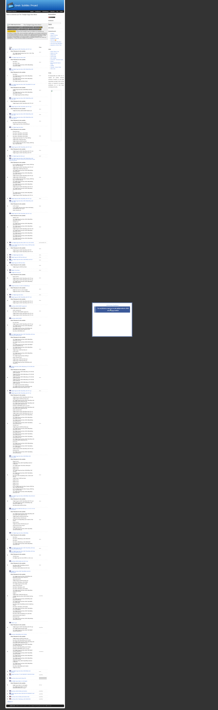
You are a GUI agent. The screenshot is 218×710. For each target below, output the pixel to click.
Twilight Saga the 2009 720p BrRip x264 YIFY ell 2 (21, 213)
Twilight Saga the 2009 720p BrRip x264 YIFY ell (21, 393)
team (40, 671)
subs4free (41, 595)
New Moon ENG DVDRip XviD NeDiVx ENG (20, 696)
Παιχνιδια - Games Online (55, 67)
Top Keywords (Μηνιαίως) (55, 41)
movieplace (41, 651)
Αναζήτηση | (38, 11)
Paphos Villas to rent (54, 51)
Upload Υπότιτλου (54, 35)
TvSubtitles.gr (45, 11)
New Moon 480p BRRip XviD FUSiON (19, 634)
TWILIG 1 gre (14, 622)
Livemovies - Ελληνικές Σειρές (56, 59)
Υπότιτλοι (52, 11)
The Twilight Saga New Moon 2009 (18, 57)
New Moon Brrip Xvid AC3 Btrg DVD (18, 678)
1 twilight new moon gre (16, 272)
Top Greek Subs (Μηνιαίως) (56, 43)
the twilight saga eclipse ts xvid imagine (19, 681)
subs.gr (40, 684)
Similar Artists (53, 54)
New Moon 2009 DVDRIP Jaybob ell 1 (19, 306)
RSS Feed (52, 40)
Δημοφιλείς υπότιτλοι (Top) (55, 45)
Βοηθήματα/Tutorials (54, 38)
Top (57, 11)
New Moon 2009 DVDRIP (16, 318)
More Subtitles (53, 58)
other (40, 52)
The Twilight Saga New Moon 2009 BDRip (19, 533)
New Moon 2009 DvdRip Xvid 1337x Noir (19, 561)
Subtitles (52, 65)
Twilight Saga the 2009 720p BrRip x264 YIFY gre (21, 106)
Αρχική (31, 11)
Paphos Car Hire (53, 53)
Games (52, 61)
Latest (61, 11)
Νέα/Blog (52, 33)
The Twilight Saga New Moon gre (18, 156)
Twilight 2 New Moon (15, 270)
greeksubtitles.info (42, 242)
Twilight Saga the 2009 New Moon (18, 262)
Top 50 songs (53, 56)
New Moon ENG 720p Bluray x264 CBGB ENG (21, 699)
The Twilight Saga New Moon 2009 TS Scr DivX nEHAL (22, 242)
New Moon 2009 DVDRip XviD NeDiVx (19, 691)
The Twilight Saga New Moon (17, 127)
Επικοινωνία (53, 36)
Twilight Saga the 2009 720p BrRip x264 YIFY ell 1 (21, 49)
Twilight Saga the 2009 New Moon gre (19, 257)
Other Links (52, 68)
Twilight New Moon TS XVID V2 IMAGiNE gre (20, 285)
